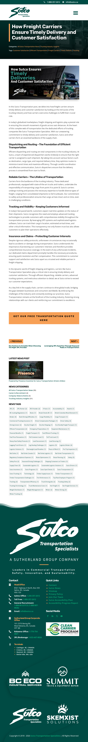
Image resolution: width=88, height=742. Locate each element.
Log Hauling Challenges (37, 445)
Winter (49, 490)
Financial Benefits (16, 433)
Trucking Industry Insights (49, 47)
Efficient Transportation (38, 50)
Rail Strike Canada (28, 453)
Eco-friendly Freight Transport (66, 425)
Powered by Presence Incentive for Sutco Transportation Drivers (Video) (37, 381)
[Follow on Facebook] (48, 616)
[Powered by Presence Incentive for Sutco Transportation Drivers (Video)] (26, 370)
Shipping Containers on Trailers (56, 461)
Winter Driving (61, 490)
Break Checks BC (45, 413)
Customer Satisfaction (21, 50)
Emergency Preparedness (39, 429)
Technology (29, 474)
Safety (71, 457)
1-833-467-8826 (35, 637)
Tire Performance (43, 478)
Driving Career (15, 425)
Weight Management (35, 490)
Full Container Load (36, 437)
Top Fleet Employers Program (63, 478)
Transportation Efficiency (29, 482)
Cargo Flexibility (46, 417)
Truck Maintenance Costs (38, 486)
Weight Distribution (17, 490)
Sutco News (54, 588)
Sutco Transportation (65, 469)
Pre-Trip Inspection (70, 449)
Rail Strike (14, 453)
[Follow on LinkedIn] (52, 616)
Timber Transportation (63, 474)
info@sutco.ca (72, 2)
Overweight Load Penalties (36, 449)
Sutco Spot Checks (48, 469)
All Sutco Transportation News (28, 47)
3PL (12, 409)
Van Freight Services (70, 486)
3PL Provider (35, 409)
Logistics (53, 445)
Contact (53, 585)
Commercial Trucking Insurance (21, 421)
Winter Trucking (16, 494)
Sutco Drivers (71, 465)
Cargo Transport (61, 417)
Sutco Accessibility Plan (61, 600)
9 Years (46, 409)
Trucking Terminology (18, 486)
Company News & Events (18, 396)
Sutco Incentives (16, 469)
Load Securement (39, 441)
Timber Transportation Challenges (22, 478)
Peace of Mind (54, 449)
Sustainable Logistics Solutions (52, 465)
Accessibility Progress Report (63, 603)
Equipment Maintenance (60, 429)
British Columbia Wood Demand (66, 413)
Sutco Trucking (15, 474)
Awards (70, 409)
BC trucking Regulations (18, 413)
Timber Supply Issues (45, 474)
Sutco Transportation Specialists (45, 736)
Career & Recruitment (17, 393)
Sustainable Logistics (31, 465)
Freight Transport (33, 433)
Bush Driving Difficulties (28, 417)
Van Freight (55, 486)
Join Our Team (56, 597)
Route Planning (59, 457)
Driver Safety (65, 421)
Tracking (76, 50)
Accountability (58, 409)
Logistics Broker (66, 445)
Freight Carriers (54, 50)
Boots (33, 413)
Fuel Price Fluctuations (18, 437)
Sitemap (53, 591)
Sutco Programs (31, 469)
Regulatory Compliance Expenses (21, 457)
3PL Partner (22, 409)
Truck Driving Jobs (48, 482)
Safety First (14, 461)
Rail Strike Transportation (64, 453)
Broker (13, 417)
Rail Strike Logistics (45, 453)
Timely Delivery (66, 50)
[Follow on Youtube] (61, 616)
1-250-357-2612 (33, 596)
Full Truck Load (52, 437)
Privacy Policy (56, 594)
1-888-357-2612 (53, 2)
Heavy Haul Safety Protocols (20, 441)
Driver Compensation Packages (46, 421)
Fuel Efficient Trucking (50, 433)
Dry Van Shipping (45, 425)
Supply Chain (15, 465)
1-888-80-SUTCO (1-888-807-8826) (26, 606)
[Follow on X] (57, 616)
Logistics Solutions (17, 449)
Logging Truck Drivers (18, 445)
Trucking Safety (64, 482)
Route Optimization (43, 457)
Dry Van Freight (30, 425)
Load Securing (55, 441)
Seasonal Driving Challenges (32, 461)
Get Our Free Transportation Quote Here (44, 318)
